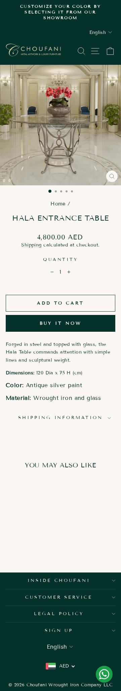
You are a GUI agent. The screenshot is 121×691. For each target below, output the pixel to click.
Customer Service (59, 597)
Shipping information (60, 417)
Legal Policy (59, 613)
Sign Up (59, 630)
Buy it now (61, 323)
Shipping (31, 245)
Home (58, 204)
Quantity (60, 259)
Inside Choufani (59, 580)
